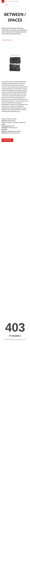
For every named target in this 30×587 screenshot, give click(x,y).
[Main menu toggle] (6, 5)
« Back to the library (7, 40)
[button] (7, 140)
